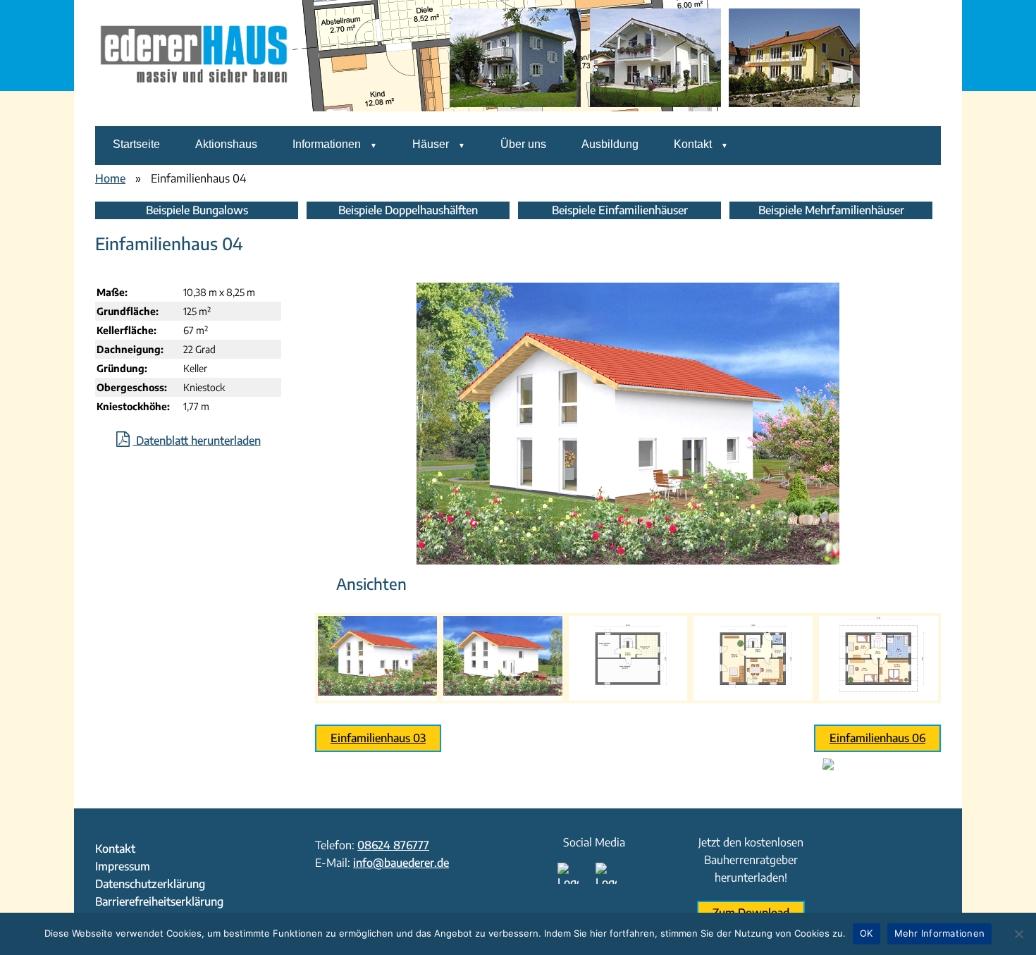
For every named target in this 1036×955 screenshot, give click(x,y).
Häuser (430, 144)
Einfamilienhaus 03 (378, 738)
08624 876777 (393, 845)
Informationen (326, 144)
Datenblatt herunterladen (197, 440)
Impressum (122, 866)
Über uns (523, 144)
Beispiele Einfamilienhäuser (620, 210)
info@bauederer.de (401, 863)
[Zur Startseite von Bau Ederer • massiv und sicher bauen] (193, 116)
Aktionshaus (226, 144)
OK (866, 933)
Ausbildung (610, 144)
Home (110, 178)
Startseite (136, 144)
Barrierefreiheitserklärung (159, 901)
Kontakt (693, 144)
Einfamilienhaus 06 (877, 738)
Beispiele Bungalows (197, 210)
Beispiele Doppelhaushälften (408, 210)
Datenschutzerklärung (150, 884)
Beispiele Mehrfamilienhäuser (831, 210)
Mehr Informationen (939, 933)
